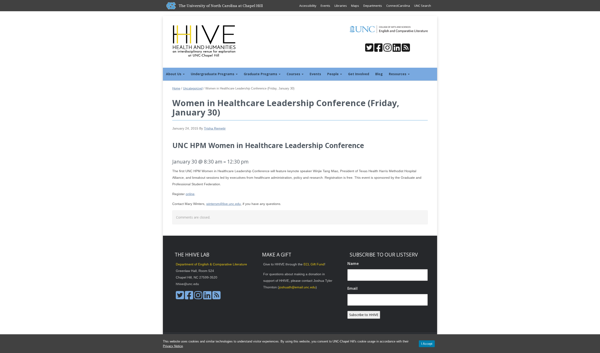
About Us (174, 74)
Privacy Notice (173, 346)
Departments (372, 6)
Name (353, 263)
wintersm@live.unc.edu (223, 204)
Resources (398, 74)
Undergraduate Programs (213, 74)
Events (325, 6)
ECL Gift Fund (314, 264)
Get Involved (358, 74)
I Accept (426, 344)
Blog (379, 74)
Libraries (340, 6)
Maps (355, 6)
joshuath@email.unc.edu (297, 287)
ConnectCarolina (398, 6)
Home (176, 88)
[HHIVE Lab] (204, 41)
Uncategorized (192, 88)
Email (352, 288)
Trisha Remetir (215, 128)
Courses (294, 74)
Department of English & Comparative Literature (211, 264)
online (190, 194)
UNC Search (422, 6)
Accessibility (307, 6)
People (333, 74)
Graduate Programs (261, 74)
